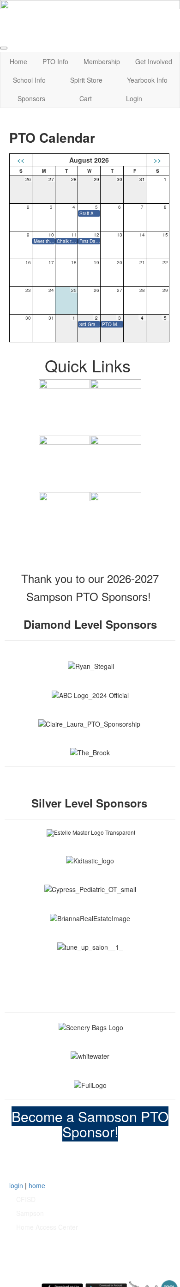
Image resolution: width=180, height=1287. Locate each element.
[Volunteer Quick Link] (115, 517)
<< (20, 159)
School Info (29, 80)
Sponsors (31, 98)
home (37, 1185)
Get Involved (153, 61)
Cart (85, 98)
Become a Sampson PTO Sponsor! (90, 1123)
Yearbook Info (147, 80)
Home (18, 61)
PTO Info (55, 61)
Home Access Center (47, 1227)
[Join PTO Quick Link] (64, 404)
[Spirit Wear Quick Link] (64, 460)
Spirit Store (86, 80)
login (16, 1185)
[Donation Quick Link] (64, 517)
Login (134, 98)
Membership (102, 61)
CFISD (26, 1199)
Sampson (30, 1213)
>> (157, 159)
